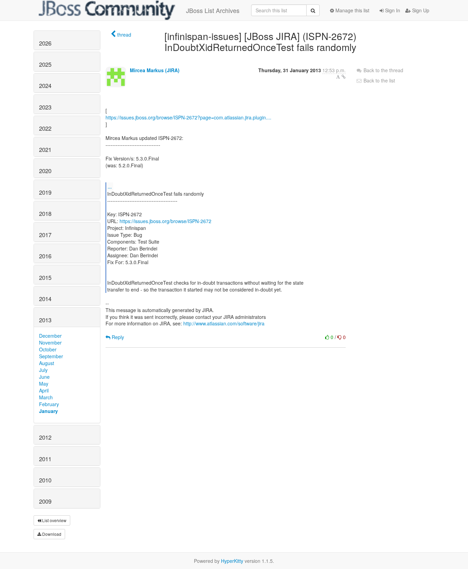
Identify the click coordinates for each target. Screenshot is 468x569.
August (46, 363)
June (44, 376)
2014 (45, 299)
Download (51, 534)
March (46, 397)
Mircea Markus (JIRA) (155, 70)
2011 (45, 459)
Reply (117, 337)
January (48, 411)
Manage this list (351, 10)
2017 (45, 235)
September (51, 356)
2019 (45, 192)
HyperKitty (232, 560)
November (50, 342)
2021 (45, 149)
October (48, 349)
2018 (45, 213)
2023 (45, 107)
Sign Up (420, 10)
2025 (45, 64)
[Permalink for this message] (344, 77)
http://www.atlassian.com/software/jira (223, 323)
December (50, 335)
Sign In (392, 10)
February (49, 404)
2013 (45, 320)
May (43, 383)
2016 (45, 256)
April (44, 390)
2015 (45, 277)
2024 (45, 85)
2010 (45, 480)
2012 (45, 437)
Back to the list (378, 80)
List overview (53, 520)
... (110, 186)
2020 (45, 171)
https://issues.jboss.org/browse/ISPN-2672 (165, 221)
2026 (45, 43)
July (43, 369)
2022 (45, 128)
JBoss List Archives (212, 10)
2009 (45, 501)
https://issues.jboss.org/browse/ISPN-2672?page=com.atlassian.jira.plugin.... (188, 117)
